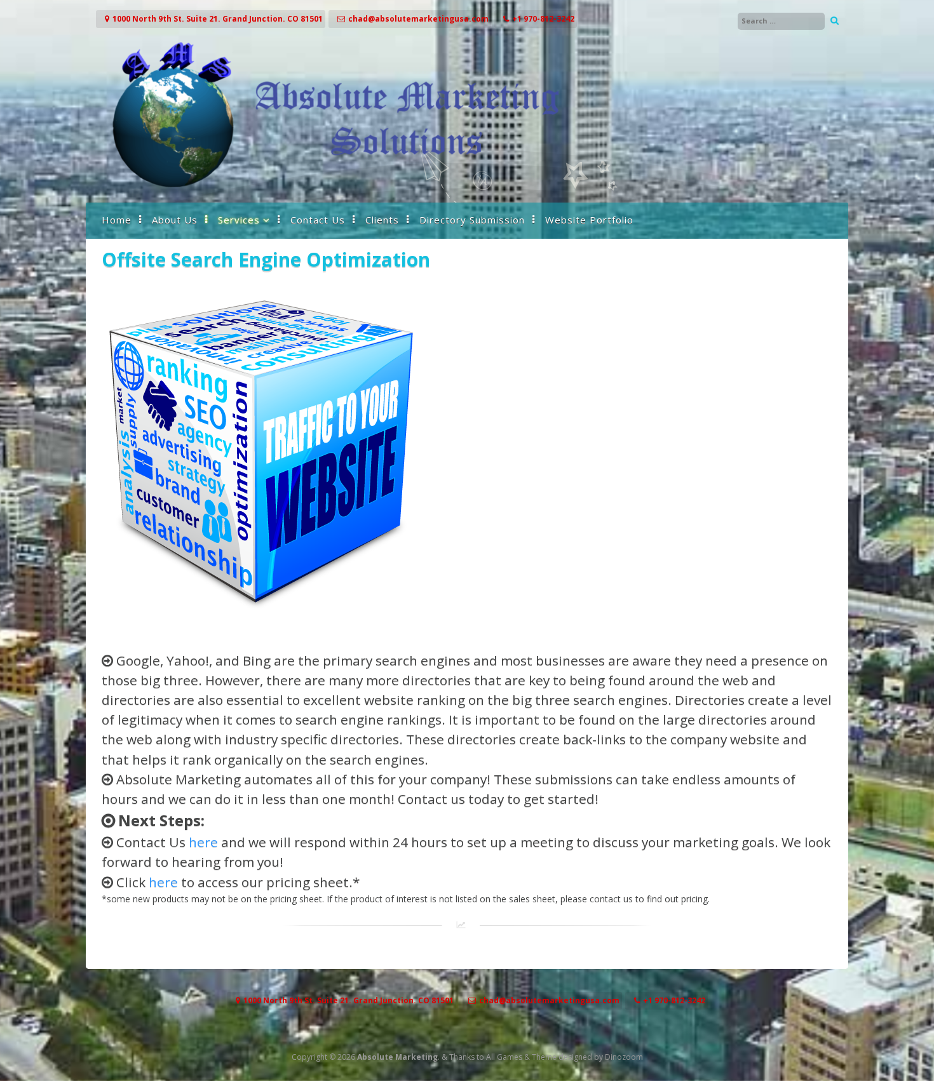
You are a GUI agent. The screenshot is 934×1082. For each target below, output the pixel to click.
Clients (382, 219)
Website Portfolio (589, 219)
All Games (504, 1057)
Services (239, 219)
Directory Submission (472, 219)
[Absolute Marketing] (333, 190)
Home (117, 219)
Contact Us (317, 219)
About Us (175, 219)
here (203, 842)
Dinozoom (624, 1057)
